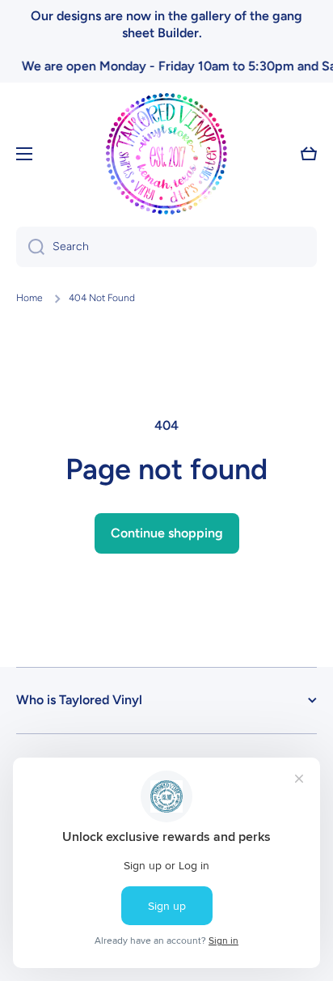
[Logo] (166, 153)
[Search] (30, 247)
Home (29, 298)
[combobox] (166, 247)
